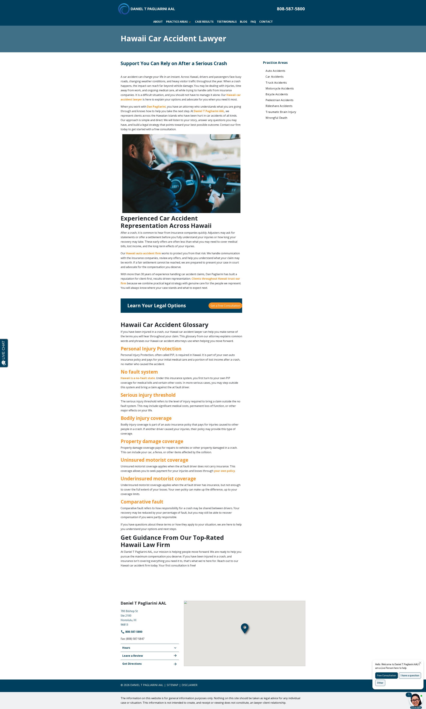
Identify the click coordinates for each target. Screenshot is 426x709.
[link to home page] (146, 8)
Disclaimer (189, 685)
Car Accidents (275, 76)
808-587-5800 (133, 632)
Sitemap (172, 685)
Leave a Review (132, 656)
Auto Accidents (275, 71)
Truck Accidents (276, 82)
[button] (190, 21)
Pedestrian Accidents (280, 100)
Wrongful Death (276, 118)
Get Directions (132, 664)
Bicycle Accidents (277, 94)
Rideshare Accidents (279, 106)
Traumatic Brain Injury (281, 112)
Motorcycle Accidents (280, 88)
